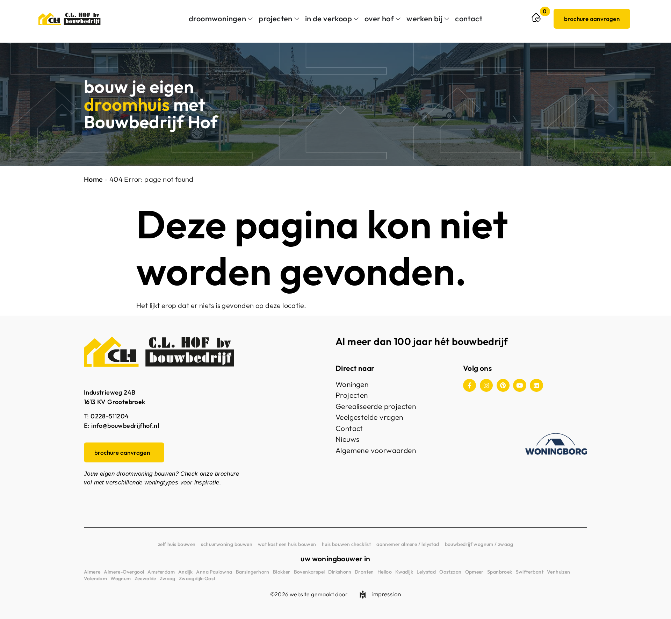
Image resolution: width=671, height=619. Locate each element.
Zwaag (167, 578)
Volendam (95, 578)
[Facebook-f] (469, 385)
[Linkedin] (536, 385)
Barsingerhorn (252, 572)
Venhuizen (558, 572)
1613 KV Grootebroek (114, 402)
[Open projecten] (296, 18)
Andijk (185, 572)
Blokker (281, 572)
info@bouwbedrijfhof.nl (125, 426)
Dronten (364, 572)
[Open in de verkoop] (356, 18)
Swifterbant (529, 572)
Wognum (120, 578)
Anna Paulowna (214, 572)
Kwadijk (404, 572)
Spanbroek (499, 572)
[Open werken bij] (446, 18)
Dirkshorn (339, 572)
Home (93, 179)
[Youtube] (519, 385)
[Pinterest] (503, 385)
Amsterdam (161, 572)
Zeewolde (145, 578)
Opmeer (474, 572)
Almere (92, 572)
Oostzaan (450, 572)
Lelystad (426, 572)
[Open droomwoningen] (250, 18)
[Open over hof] (398, 18)
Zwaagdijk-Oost (197, 578)
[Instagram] (486, 385)
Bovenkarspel (309, 572)
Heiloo (384, 572)
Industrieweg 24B (109, 392)
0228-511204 (110, 416)
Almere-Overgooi (124, 572)
